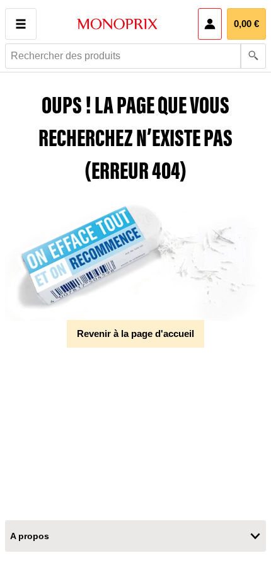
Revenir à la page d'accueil (135, 333)
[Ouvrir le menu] (21, 24)
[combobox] (135, 56)
